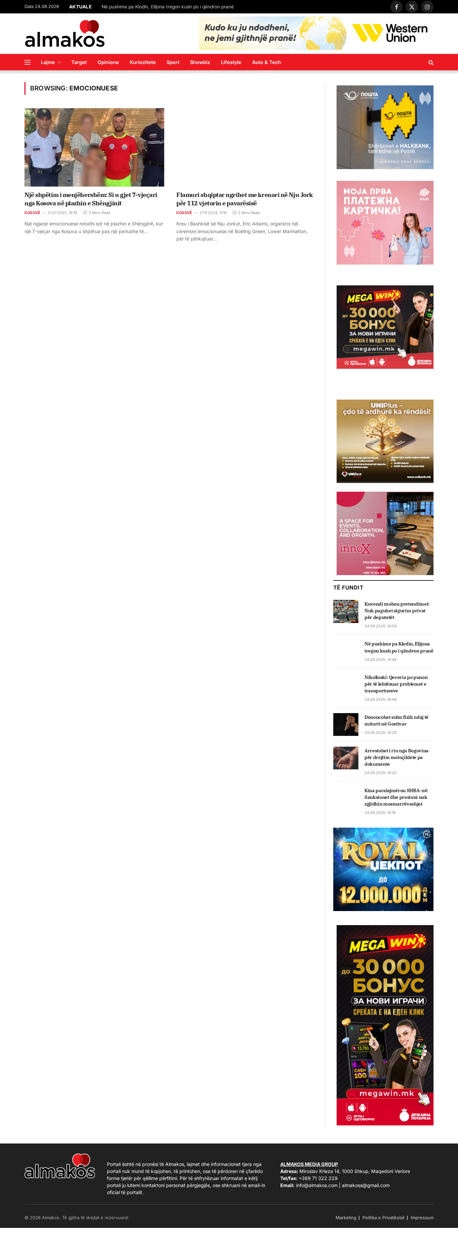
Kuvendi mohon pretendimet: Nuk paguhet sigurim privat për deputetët (397, 610)
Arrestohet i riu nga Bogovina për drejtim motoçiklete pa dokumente (396, 757)
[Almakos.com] (64, 33)
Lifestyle (231, 62)
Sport (173, 62)
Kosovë (32, 212)
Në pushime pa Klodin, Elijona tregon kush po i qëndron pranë (168, 6)
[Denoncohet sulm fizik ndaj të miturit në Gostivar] (345, 724)
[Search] (430, 62)
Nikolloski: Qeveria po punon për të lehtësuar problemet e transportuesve (395, 684)
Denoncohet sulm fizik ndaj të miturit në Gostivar (396, 720)
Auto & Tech (266, 62)
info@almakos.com (317, 1185)
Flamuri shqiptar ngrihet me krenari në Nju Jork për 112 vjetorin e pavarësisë (244, 199)
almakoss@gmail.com (366, 1185)
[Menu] (27, 62)
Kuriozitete (143, 62)
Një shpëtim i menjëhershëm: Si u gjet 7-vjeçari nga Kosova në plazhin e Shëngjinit (90, 199)
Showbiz (200, 62)
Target (79, 62)
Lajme (48, 62)
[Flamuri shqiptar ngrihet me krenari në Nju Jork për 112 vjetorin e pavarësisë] (246, 147)
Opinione (108, 62)
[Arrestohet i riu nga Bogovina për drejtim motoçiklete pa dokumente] (345, 758)
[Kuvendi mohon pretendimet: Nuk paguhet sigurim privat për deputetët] (345, 611)
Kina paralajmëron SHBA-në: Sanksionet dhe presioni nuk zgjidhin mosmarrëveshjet (396, 797)
